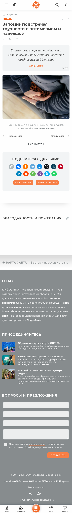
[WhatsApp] (33, 173)
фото (47, 481)
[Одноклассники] (25, 166)
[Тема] (14, 5)
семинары (17, 307)
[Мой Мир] (39, 166)
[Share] (17, 39)
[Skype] (47, 173)
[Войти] (65, 4)
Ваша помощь (36, 487)
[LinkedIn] (19, 173)
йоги (5, 315)
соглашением (37, 444)
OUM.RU (30, 474)
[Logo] (36, 5)
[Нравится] (66, 68)
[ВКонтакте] (18, 166)
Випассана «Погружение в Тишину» (40, 356)
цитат (35, 481)
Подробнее (34, 320)
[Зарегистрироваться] (39, 493)
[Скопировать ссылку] (11, 166)
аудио (62, 481)
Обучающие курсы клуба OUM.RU (39, 343)
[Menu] (6, 4)
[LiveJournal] (53, 166)
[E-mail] (10, 38)
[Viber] (40, 173)
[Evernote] (54, 173)
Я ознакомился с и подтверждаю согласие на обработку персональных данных (36, 446)
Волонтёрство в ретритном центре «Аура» (40, 372)
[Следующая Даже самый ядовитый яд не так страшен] (68, 19)
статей (21, 481)
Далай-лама (36, 65)
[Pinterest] (60, 166)
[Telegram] (32, 166)
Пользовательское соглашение (36, 499)
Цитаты (7, 19)
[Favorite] (4, 39)
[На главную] (4, 14)
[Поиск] (57, 4)
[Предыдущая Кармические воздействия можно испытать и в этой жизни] (63, 19)
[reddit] (26, 173)
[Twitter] (46, 166)
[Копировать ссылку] (67, 218)
